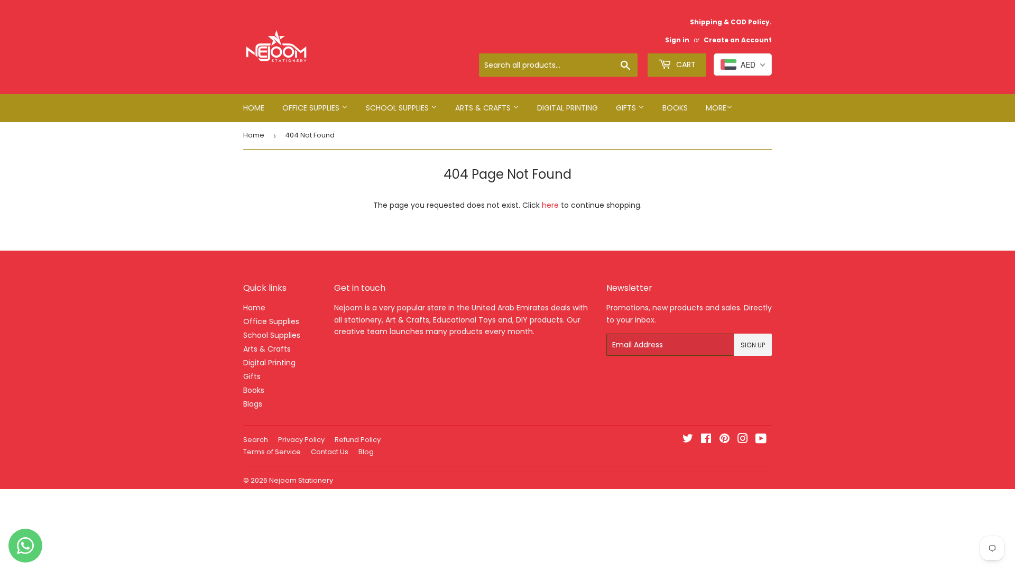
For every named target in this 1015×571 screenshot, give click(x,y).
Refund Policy (358, 440)
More (716, 108)
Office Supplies (312, 108)
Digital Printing (567, 108)
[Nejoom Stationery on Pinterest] (724, 440)
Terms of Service (272, 452)
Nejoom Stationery (301, 480)
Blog (366, 452)
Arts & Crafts (484, 108)
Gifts (627, 108)
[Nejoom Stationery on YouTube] (761, 440)
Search (255, 440)
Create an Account (738, 40)
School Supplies (398, 108)
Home (253, 108)
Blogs (252, 404)
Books (675, 108)
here (550, 205)
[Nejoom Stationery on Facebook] (706, 440)
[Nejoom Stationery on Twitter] (687, 440)
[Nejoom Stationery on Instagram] (742, 440)
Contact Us (329, 452)
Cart (685, 64)
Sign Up (753, 344)
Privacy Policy (301, 440)
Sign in (677, 40)
